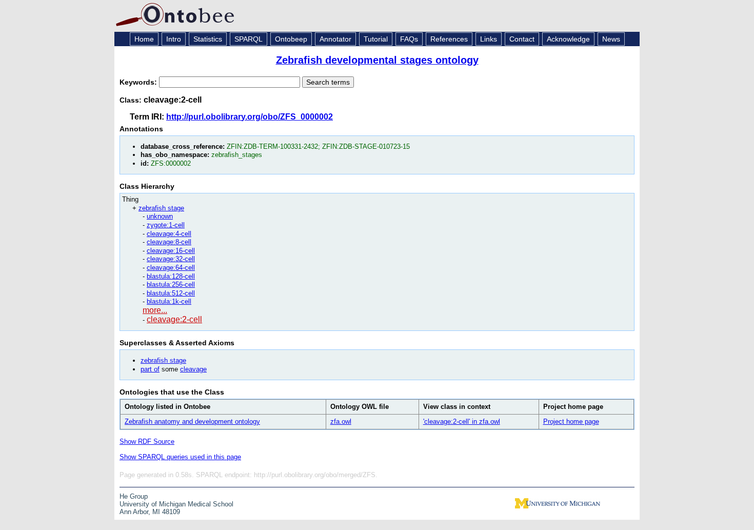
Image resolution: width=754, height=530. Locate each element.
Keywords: (139, 82)
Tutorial (376, 39)
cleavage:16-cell (171, 250)
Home (144, 39)
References (449, 39)
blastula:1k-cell (169, 301)
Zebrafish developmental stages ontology (377, 60)
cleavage (193, 369)
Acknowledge (568, 39)
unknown (160, 216)
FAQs (409, 39)
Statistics (207, 39)
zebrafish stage (161, 208)
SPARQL (248, 39)
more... (155, 310)
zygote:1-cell (166, 225)
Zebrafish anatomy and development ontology (192, 421)
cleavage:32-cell (171, 259)
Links (488, 39)
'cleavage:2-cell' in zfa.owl (461, 421)
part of (150, 369)
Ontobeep (291, 39)
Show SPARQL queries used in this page (180, 457)
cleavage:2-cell (174, 319)
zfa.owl (340, 421)
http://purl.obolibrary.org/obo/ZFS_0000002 (249, 116)
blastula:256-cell (171, 284)
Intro (173, 39)
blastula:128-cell (171, 276)
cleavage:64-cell (171, 267)
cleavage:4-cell (169, 234)
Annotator (335, 39)
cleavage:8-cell (169, 242)
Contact (521, 39)
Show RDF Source (147, 441)
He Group (134, 496)
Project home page (571, 421)
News (611, 39)
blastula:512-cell (171, 293)
